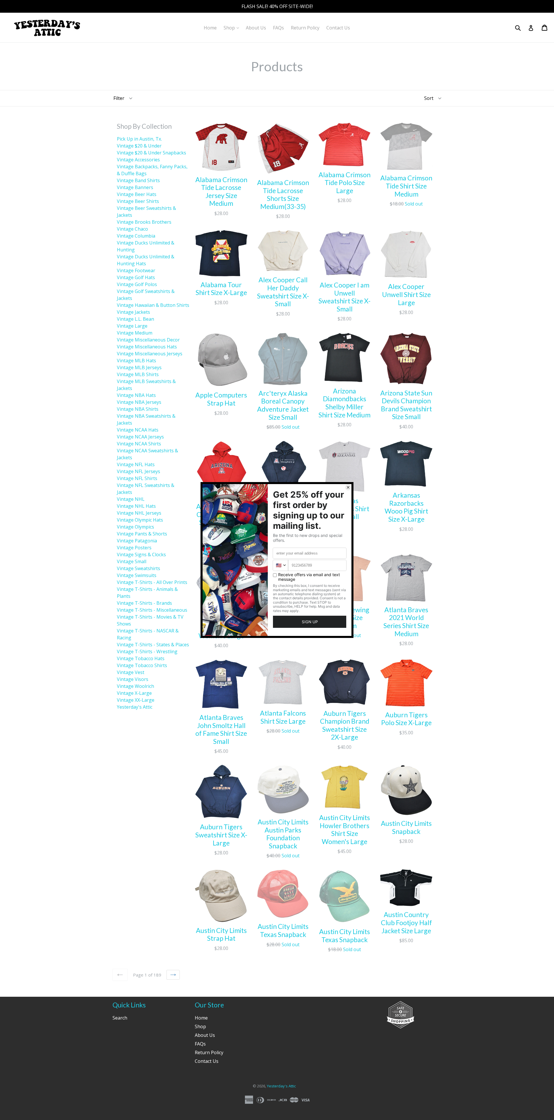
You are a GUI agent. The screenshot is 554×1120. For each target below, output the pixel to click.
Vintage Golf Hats (136, 277)
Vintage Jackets (133, 312)
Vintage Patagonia (137, 540)
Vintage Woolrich (135, 686)
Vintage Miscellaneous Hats (147, 347)
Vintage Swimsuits (136, 575)
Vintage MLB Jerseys (139, 367)
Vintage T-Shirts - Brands (144, 603)
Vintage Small (131, 561)
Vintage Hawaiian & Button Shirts (153, 305)
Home (210, 28)
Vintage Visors (132, 679)
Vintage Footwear (136, 270)
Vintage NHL (131, 499)
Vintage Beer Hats (136, 194)
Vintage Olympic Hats (140, 520)
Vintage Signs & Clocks (141, 554)
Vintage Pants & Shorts (142, 534)
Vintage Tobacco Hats (140, 658)
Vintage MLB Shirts (138, 374)
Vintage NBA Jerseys (139, 402)
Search (120, 1018)
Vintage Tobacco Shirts (142, 665)
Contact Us (338, 28)
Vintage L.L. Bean (135, 319)
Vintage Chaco (132, 229)
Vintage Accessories (138, 159)
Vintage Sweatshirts (138, 568)
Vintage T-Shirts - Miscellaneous (152, 610)
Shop (233, 27)
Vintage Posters (134, 547)
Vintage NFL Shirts (137, 478)
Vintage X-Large (134, 693)
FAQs (278, 28)
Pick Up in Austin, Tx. (139, 139)
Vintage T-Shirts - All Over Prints (152, 582)
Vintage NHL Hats (136, 506)
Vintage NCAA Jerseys (140, 437)
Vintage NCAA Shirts (139, 443)
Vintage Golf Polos (137, 284)
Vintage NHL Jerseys (139, 513)
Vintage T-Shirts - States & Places (153, 644)
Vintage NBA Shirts (137, 409)
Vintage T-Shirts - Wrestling (147, 651)
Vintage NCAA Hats (137, 430)
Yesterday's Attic (134, 707)
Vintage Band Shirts (138, 180)
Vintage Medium (134, 333)
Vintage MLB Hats (136, 360)
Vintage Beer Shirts (138, 201)
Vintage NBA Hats (136, 395)
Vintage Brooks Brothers (144, 222)
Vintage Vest (130, 672)
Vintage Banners (135, 187)
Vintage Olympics (135, 527)
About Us (256, 28)
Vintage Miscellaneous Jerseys (149, 353)
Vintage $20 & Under (139, 146)
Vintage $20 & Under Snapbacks (151, 153)
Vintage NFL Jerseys (138, 471)
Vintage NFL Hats (136, 464)
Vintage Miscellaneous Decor (148, 340)
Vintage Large (132, 326)
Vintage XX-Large (135, 700)
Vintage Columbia (136, 236)
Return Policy (305, 28)
